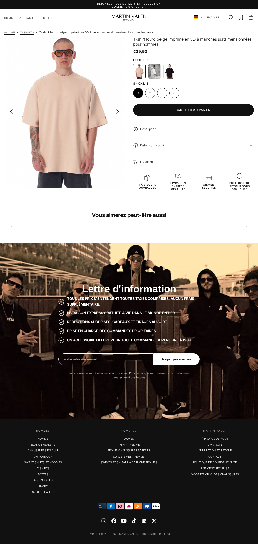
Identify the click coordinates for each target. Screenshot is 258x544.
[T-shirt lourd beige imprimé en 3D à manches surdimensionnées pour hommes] (139, 71)
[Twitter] (154, 521)
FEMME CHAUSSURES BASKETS (129, 450)
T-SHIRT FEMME (129, 444)
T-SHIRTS (43, 468)
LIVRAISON (215, 444)
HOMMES (10, 17)
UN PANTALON (43, 456)
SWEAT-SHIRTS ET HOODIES (43, 462)
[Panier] (251, 17)
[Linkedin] (144, 521)
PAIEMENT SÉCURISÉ (215, 468)
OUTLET (49, 17)
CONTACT (214, 456)
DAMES (30, 17)
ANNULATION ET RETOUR (215, 450)
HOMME (43, 438)
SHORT (43, 486)
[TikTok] (134, 521)
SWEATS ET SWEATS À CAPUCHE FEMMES (129, 462)
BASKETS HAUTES (43, 492)
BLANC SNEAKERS (43, 444)
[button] (231, 17)
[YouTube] (124, 521)
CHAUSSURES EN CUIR (43, 450)
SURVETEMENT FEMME (129, 456)
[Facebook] (114, 521)
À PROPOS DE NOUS (215, 438)
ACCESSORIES (43, 480)
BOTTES (43, 474)
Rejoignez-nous (176, 359)
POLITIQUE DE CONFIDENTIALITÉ (215, 462)
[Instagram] (104, 521)
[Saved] (241, 17)
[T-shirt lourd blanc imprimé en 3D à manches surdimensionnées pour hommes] (154, 71)
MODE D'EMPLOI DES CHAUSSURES (215, 474)
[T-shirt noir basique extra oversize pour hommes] (169, 71)
